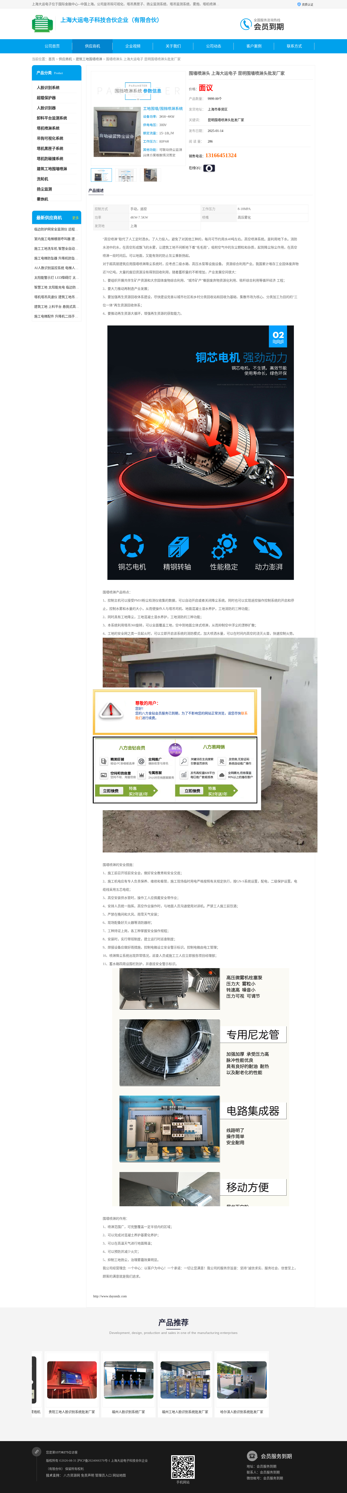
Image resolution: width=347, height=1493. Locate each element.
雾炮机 (42, 199)
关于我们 (173, 46)
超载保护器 (46, 98)
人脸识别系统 (48, 88)
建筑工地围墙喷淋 (89, 59)
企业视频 (132, 46)
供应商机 (92, 46)
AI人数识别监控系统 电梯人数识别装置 (56, 268)
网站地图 (119, 1475)
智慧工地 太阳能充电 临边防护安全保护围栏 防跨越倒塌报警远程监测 (56, 287)
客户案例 (254, 46)
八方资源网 (71, 1475)
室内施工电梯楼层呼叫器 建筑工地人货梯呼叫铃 (56, 239)
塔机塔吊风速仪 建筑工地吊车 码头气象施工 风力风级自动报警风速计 (56, 297)
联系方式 (294, 46)
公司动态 (213, 46)
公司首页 (52, 46)
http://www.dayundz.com (110, 1296)
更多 (75, 218)
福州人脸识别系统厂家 (59, 1412)
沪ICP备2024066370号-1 (93, 1460)
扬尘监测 (44, 189)
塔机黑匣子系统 (50, 149)
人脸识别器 (46, 108)
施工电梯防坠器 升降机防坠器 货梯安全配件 (56, 258)
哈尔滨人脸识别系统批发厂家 (172, 1412)
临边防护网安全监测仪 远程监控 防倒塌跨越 (56, 229)
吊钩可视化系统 (50, 138)
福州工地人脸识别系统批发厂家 (116, 1412)
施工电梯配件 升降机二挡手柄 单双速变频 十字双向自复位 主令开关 (56, 316)
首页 (51, 59)
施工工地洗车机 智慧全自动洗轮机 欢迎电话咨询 (56, 248)
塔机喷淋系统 (48, 128)
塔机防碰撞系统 (50, 159)
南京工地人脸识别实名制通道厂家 (229, 1412)
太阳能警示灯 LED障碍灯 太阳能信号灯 (56, 277)
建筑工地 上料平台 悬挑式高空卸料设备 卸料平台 (56, 306)
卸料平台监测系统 (52, 118)
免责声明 (87, 1475)
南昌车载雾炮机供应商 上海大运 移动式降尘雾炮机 (297, 1412)
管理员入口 (103, 1475)
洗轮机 (42, 179)
